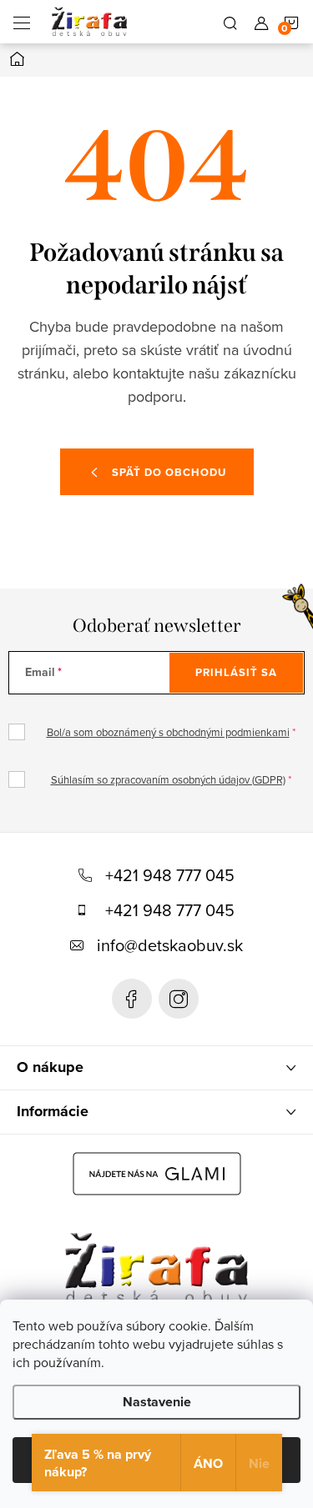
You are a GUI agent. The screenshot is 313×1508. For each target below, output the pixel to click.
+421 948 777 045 (170, 875)
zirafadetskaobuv (179, 999)
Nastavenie (157, 1401)
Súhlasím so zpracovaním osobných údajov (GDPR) (168, 779)
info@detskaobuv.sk (170, 945)
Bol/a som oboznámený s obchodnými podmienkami (168, 731)
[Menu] (21, 21)
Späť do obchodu (169, 472)
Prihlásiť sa (236, 672)
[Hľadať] (230, 21)
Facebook (132, 999)
